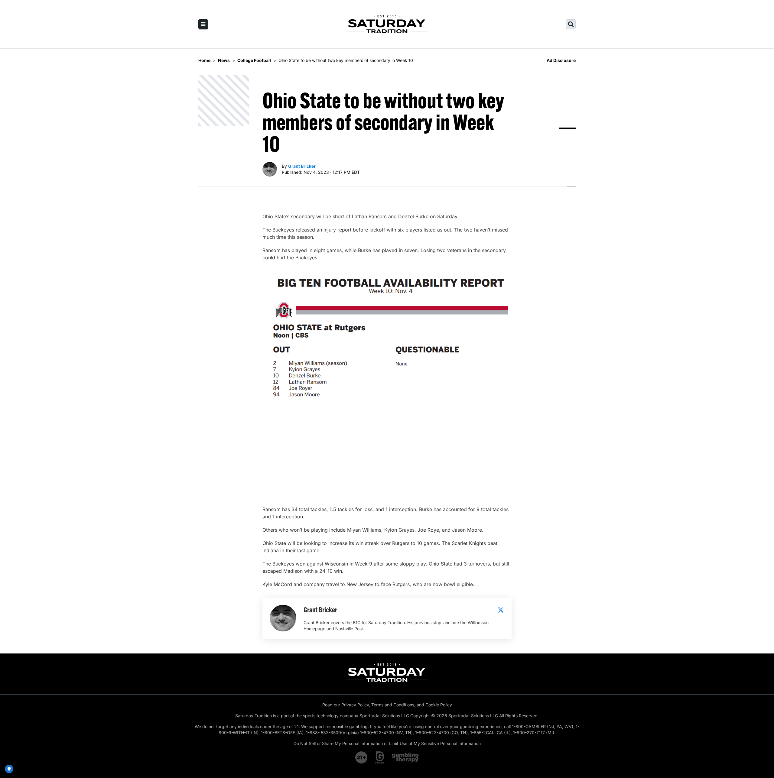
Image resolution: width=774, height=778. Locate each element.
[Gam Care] (380, 757)
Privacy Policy (355, 704)
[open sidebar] (203, 24)
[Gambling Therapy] (405, 757)
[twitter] (500, 610)
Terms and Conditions (392, 704)
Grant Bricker (302, 166)
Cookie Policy (438, 704)
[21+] (361, 757)
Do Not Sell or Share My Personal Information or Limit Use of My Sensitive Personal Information (387, 743)
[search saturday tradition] (571, 24)
